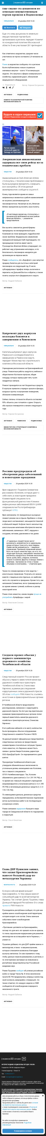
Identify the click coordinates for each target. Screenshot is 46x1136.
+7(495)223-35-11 (9, 1074)
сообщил (20, 971)
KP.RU (15, 510)
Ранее (4, 64)
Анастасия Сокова (15, 603)
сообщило (15, 694)
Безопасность (9, 885)
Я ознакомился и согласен (23, 1131)
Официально (9, 21)
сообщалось (13, 260)
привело (6, 905)
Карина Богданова (36, 85)
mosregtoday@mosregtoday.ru (14, 1077)
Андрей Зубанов (15, 281)
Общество (8, 172)
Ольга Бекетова (15, 820)
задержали (21, 809)
